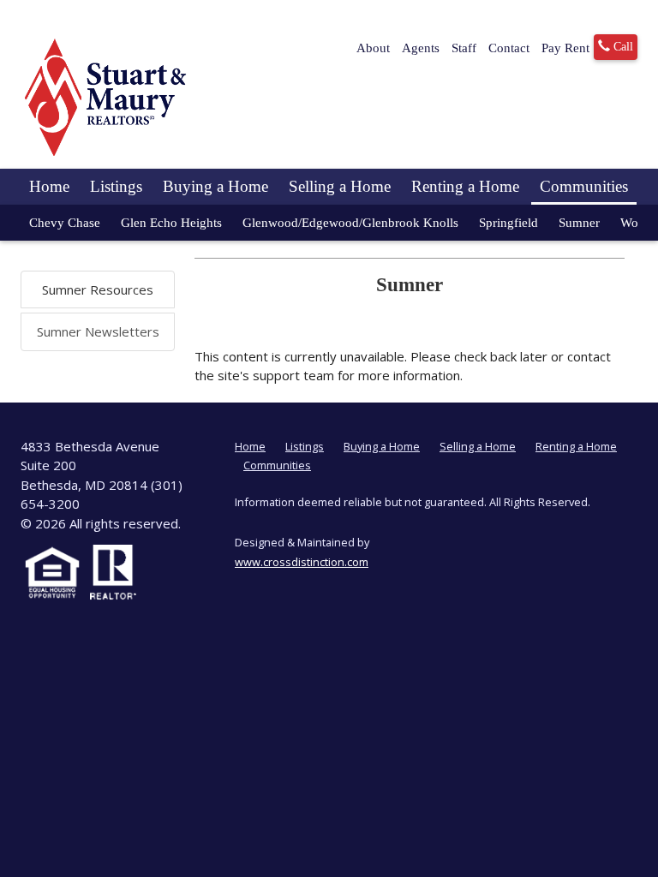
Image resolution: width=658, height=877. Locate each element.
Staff (464, 48)
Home (49, 186)
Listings (116, 186)
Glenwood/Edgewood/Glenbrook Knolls (350, 223)
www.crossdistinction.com (301, 562)
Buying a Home (215, 186)
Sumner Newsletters (98, 331)
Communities (584, 186)
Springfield (508, 223)
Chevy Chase (64, 223)
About (373, 48)
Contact (508, 48)
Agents (421, 48)
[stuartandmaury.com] (106, 97)
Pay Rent (565, 48)
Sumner (579, 223)
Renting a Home (465, 186)
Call (621, 46)
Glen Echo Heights (171, 223)
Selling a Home (340, 186)
